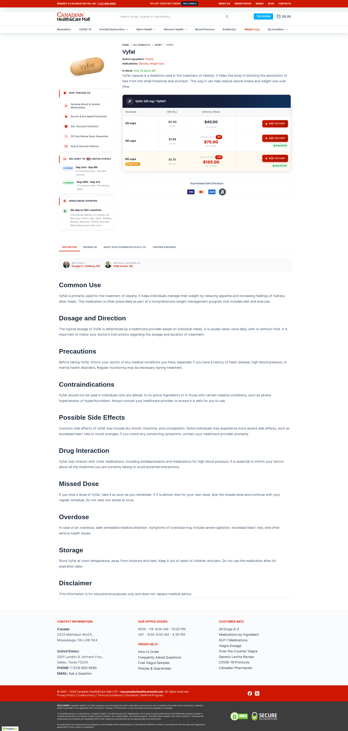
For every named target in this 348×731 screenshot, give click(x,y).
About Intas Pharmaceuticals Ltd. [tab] (124, 247)
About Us (224, 3)
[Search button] (227, 16)
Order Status (243, 3)
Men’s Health (144, 29)
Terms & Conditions (110, 695)
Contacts (285, 3)
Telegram (263, 16)
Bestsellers (64, 29)
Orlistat (149, 59)
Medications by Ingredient (239, 634)
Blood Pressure (204, 29)
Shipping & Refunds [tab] (164, 247)
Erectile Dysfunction (112, 29)
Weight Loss (252, 29)
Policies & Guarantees (154, 668)
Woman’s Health (174, 29)
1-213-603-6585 (106, 3)
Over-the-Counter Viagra (238, 651)
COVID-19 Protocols (234, 662)
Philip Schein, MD (123, 266)
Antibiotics (229, 29)
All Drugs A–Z (229, 629)
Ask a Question (80, 673)
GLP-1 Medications (233, 640)
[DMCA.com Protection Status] (239, 716)
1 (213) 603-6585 (83, 668)
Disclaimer (132, 695)
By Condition (276, 29)
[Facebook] (250, 693)
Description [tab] (69, 247)
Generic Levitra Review (236, 657)
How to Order (148, 652)
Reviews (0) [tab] (90, 247)
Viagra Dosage (230, 646)
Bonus (260, 3)
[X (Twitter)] (257, 693)
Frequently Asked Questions (159, 657)
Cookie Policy (86, 695)
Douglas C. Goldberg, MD (86, 266)
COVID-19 (85, 29)
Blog (271, 3)
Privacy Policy (66, 695)
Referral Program (152, 695)
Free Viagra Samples (153, 663)
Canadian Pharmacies (235, 668)
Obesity (143, 63)
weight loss (157, 63)
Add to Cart (277, 123)
